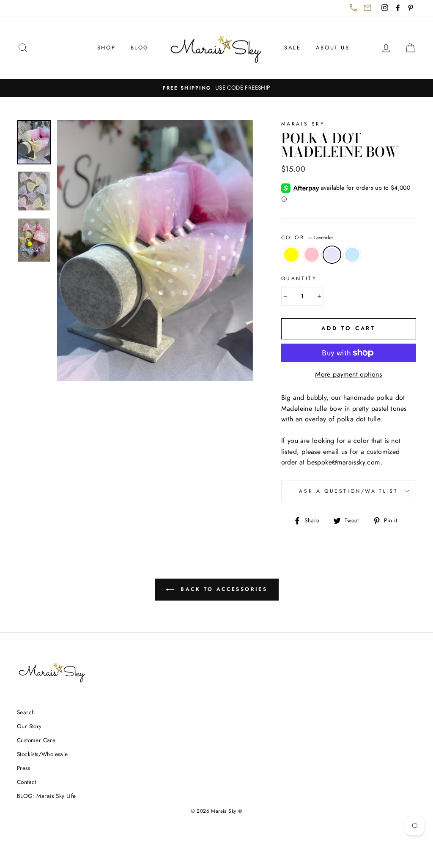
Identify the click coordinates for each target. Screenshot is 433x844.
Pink (311, 254)
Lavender (331, 254)
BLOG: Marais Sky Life (46, 796)
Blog (140, 48)
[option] (216, 88)
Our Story (29, 726)
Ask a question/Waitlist (357, 494)
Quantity (299, 278)
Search (26, 712)
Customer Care (36, 740)
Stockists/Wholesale (42, 754)
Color (307, 237)
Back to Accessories (228, 593)
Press (23, 768)
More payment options (348, 374)
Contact (26, 782)
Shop (106, 48)
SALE (292, 48)
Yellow (291, 254)
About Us (333, 48)
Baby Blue (352, 254)
